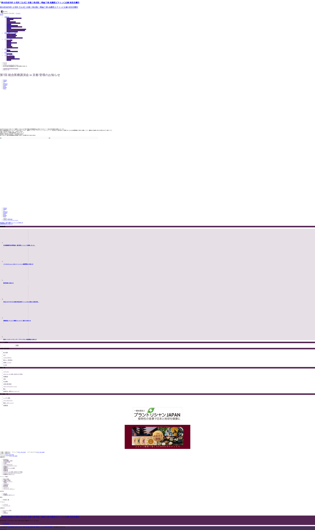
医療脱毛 (9, 24)
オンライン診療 (11, 57)
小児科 (8, 20)
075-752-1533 (22, 452)
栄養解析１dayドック (12, 31)
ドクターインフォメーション (10, 68)
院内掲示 (9, 45)
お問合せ (9, 60)
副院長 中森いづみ (12, 35)
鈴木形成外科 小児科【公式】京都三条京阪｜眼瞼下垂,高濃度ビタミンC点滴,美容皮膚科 (39, 7)
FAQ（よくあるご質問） (13, 58)
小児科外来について (12, 42)
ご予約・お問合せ (9, 55)
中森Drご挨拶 (6, 480)
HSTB (6, 49)
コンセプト (9, 40)
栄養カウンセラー (11, 36)
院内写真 (9, 44)
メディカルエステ (11, 22)
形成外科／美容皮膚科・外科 (14, 18)
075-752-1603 (40, 452)
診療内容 (7, 17)
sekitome (9, 219)
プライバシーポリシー (12, 47)
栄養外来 (5, 469)
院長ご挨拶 (6, 479)
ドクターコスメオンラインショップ (16, 30)
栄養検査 (9, 28)
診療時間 (9, 41)
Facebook (6, 523)
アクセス (18, 13)
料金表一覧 (9, 54)
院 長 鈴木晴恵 (11, 34)
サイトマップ (6, 505)
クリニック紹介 (9, 39)
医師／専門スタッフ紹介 (11, 33)
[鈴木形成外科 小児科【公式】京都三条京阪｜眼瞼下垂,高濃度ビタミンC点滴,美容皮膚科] (39, 3)
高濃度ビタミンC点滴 (12, 25)
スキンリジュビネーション (13, 23)
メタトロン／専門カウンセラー (15, 38)
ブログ (5, 63)
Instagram (6, 524)
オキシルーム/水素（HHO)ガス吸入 (16, 29)
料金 (6, 52)
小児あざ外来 (10, 19)
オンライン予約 (11, 56)
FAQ (4, 511)
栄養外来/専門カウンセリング (14, 26)
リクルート (9, 46)
